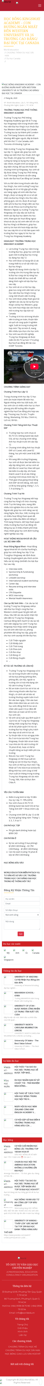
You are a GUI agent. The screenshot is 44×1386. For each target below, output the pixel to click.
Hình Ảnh (23, 1331)
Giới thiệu (23, 1328)
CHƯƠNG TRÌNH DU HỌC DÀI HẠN (23, 1350)
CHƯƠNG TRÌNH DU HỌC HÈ (22, 1347)
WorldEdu (29, 1380)
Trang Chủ (22, 1324)
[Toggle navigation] (40, 5)
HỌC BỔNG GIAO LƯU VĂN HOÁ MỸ (22, 1354)
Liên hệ (23, 1335)
